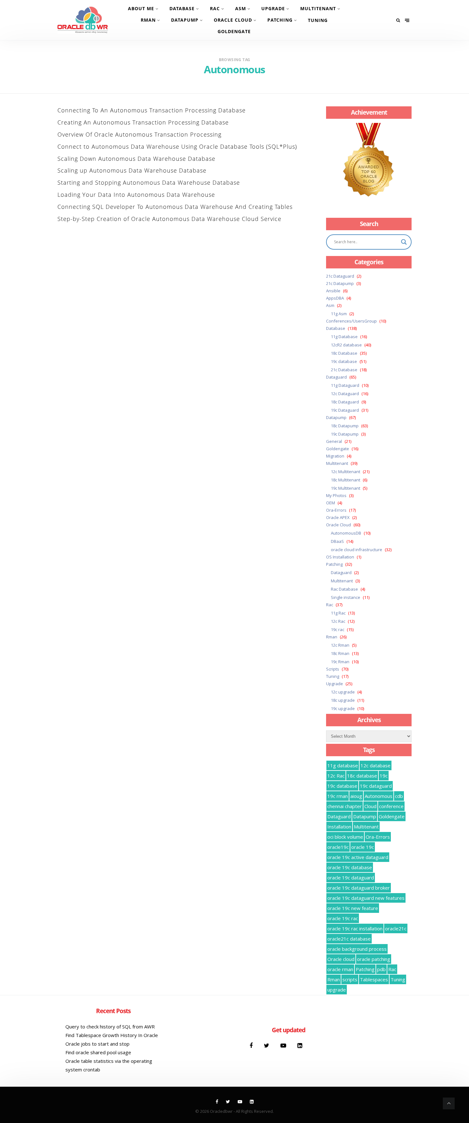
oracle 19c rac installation (355, 928)
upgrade (336, 989)
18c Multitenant (345, 480)
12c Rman (340, 645)
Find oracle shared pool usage (98, 1052)
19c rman (337, 796)
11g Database (344, 336)
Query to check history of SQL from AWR (110, 1026)
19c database (344, 361)
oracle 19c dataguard (350, 877)
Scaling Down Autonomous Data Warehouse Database (136, 158)
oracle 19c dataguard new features (366, 898)
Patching (280, 20)
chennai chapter (344, 806)
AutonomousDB (346, 533)
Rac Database (344, 589)
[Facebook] (251, 1045)
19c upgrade (343, 708)
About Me (141, 8)
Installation (339, 826)
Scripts (332, 669)
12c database (376, 765)
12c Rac (338, 621)
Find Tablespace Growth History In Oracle (111, 1035)
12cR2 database (346, 345)
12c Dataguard (345, 393)
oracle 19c (362, 847)
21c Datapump (340, 283)
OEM (330, 503)
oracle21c (395, 928)
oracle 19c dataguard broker (358, 888)
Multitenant (318, 8)
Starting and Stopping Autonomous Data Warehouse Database (148, 182)
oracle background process (357, 949)
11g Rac (338, 613)
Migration (335, 456)
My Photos (336, 495)
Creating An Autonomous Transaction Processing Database (143, 122)
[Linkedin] (299, 1045)
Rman (148, 20)
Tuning (318, 20)
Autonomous (378, 796)
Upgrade (273, 8)
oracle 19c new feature (352, 908)
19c (384, 775)
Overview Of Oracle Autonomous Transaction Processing (139, 134)
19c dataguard (376, 786)
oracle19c (338, 847)
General (334, 441)
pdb (381, 969)
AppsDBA (335, 298)
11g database (342, 765)
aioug (356, 796)
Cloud (370, 806)
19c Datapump (345, 434)
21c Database (344, 370)
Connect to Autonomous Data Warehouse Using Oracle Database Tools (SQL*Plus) (177, 146)
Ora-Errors (336, 510)
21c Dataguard (340, 276)
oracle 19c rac (342, 918)
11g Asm (339, 313)
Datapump (184, 20)
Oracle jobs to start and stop (97, 1044)
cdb (399, 796)
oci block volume (345, 837)
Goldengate (234, 31)
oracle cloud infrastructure (356, 549)
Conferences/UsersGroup (351, 321)
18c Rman (340, 653)
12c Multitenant (345, 471)
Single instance (345, 597)
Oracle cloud (340, 959)
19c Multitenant (345, 488)
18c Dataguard (345, 402)
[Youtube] (284, 1045)
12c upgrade (343, 692)
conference (391, 806)
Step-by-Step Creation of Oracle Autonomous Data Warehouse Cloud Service (169, 219)
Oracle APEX (338, 517)
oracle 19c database (349, 867)
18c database (362, 775)
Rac (215, 8)
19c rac (337, 629)
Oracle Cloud (233, 20)
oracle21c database (349, 938)
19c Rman (340, 662)
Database (182, 8)
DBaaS (337, 541)
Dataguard (336, 377)
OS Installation (340, 557)
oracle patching (373, 959)
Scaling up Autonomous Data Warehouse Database (131, 170)
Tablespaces (374, 979)
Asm (240, 8)
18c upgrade (343, 700)
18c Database (344, 353)
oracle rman (340, 969)
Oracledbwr (221, 1111)
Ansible (333, 291)
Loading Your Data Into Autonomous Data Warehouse (136, 194)
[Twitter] (267, 1045)
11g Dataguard (345, 385)
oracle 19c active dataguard (357, 857)
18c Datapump (345, 426)
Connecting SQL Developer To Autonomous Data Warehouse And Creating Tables (175, 206)
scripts (349, 979)
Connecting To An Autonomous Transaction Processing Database (151, 110)
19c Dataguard (345, 410)
